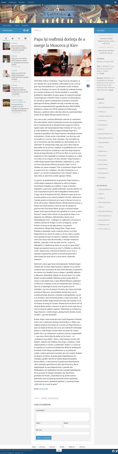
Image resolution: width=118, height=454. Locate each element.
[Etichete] (25, 39)
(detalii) (101, 73)
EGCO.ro (101, 129)
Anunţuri (25, 25)
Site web (39, 430)
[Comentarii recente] (19, 39)
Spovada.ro (102, 177)
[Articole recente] (6, 39)
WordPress (10, 453)
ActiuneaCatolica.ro (104, 189)
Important (44, 398)
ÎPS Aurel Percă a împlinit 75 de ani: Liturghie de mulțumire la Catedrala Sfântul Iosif (19, 107)
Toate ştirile (7, 25)
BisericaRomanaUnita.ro (106, 107)
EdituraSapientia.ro (104, 202)
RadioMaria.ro (103, 169)
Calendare (12, 2)
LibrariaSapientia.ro (105, 216)
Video (17, 25)
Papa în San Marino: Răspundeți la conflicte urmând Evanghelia (19, 48)
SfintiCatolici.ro (103, 173)
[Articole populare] (12, 39)
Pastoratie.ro (102, 156)
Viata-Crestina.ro (104, 229)
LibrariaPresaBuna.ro (105, 211)
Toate (34, 447)
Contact (31, 2)
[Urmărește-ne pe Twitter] (27, 30)
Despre (3, 2)
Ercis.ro (43, 389)
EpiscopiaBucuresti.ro (105, 138)
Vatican (37, 30)
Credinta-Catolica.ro (105, 116)
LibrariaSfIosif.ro (104, 220)
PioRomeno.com (103, 224)
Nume (38, 423)
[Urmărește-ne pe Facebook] (24, 30)
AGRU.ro (101, 194)
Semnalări (22, 102)
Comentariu (40, 410)
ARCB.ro (101, 103)
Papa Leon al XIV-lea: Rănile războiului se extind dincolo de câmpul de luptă (19, 76)
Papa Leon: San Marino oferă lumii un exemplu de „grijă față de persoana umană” (19, 61)
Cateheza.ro (102, 112)
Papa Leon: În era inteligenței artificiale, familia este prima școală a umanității (19, 91)
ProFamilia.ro (102, 160)
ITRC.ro (101, 207)
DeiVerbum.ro (103, 125)
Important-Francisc (53, 398)
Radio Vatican (102, 164)
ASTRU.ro (101, 198)
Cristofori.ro (102, 120)
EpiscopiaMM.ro (103, 142)
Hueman (17, 453)
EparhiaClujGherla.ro (105, 134)
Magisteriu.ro (102, 151)
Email (66, 423)
